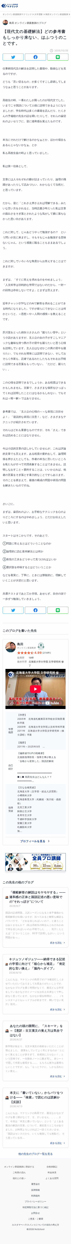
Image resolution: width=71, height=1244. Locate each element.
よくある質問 (52, 1178)
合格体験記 (52, 1166)
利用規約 (35, 1196)
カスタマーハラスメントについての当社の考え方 (35, 1225)
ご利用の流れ (19, 1172)
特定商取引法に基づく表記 (35, 1207)
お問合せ (35, 1213)
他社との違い (19, 1178)
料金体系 (52, 1172)
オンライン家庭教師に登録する (19, 1166)
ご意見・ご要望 (35, 1219)
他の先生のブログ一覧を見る (35, 1153)
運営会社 (35, 1184)
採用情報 (35, 1190)
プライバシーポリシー (35, 1201)
